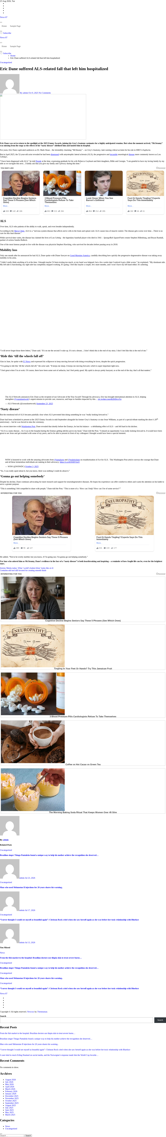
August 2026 (10, 1080)
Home (4, 26)
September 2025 (12, 1103)
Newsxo (30, 1012)
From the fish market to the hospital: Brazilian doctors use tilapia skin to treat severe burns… (41, 958)
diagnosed (55, 154)
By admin (24, 93)
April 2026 (9, 1087)
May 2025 (9, 1112)
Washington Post (28, 426)
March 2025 (10, 1115)
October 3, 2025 (32, 466)
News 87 (3, 17)
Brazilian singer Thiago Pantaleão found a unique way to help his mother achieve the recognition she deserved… (49, 855)
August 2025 (10, 1105)
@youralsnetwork (21, 399)
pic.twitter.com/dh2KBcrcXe (110, 399)
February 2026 (11, 1091)
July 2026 (9, 1082)
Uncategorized (6, 62)
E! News (26, 361)
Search (3, 1016)
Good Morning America (80, 255)
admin (6, 840)
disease (131, 154)
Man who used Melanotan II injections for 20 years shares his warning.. (31, 887)
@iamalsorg (59, 460)
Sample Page (15, 26)
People (38, 161)
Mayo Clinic (19, 231)
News (2, 953)
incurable (113, 154)
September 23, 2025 (44, 403)
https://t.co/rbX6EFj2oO (70, 462)
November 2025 (12, 1098)
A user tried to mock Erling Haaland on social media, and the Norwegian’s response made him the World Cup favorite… (49, 1055)
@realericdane (74, 460)
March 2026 (10, 1089)
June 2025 (9, 1110)
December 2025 (11, 1096)
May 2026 (9, 1084)
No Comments (45, 93)
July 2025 (9, 1108)
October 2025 (10, 1101)
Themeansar (42, 1012)
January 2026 (10, 1094)
